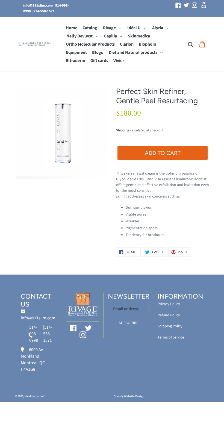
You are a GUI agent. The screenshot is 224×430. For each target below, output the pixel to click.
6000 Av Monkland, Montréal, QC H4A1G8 (33, 359)
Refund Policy (169, 315)
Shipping (122, 130)
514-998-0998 (33, 333)
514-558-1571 (44, 11)
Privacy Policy (169, 304)
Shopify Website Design (129, 396)
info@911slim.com (38, 5)
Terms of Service (171, 337)
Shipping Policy (170, 326)
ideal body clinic (35, 396)
